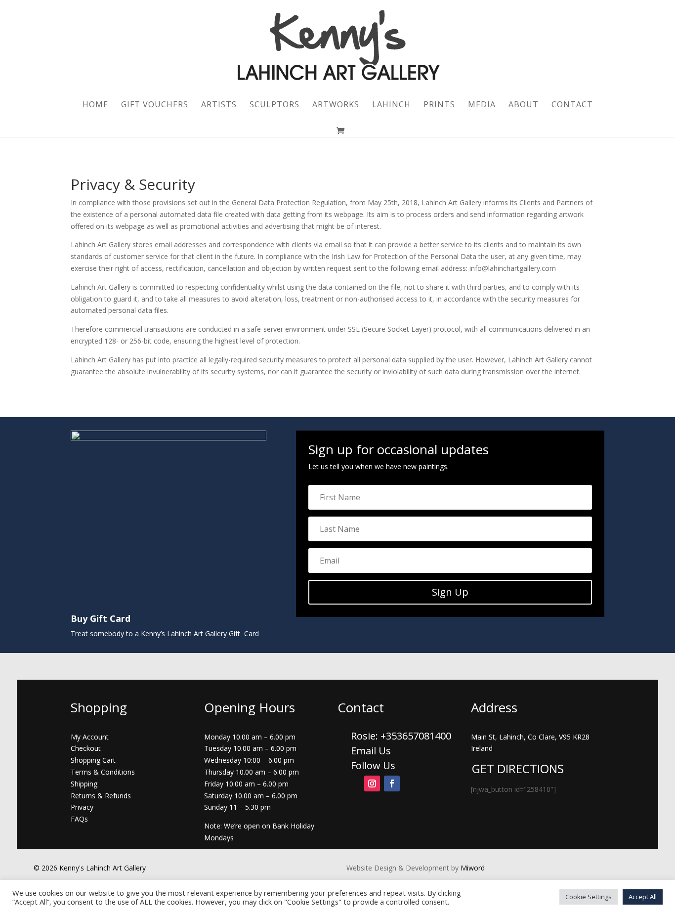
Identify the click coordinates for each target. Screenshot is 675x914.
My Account (90, 736)
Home (95, 105)
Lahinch (391, 105)
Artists (219, 105)
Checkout (86, 748)
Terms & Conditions (103, 772)
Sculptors (274, 105)
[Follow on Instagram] (372, 783)
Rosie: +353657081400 (402, 735)
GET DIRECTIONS (518, 768)
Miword (472, 867)
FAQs (79, 819)
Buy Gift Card (100, 618)
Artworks (335, 105)
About (523, 105)
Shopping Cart (93, 760)
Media (482, 105)
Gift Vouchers (154, 105)
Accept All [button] (643, 896)
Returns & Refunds (101, 795)
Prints (439, 105)
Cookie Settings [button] (588, 896)
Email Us (371, 750)
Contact (572, 105)
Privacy (82, 807)
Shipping (84, 783)
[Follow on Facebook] (392, 783)
